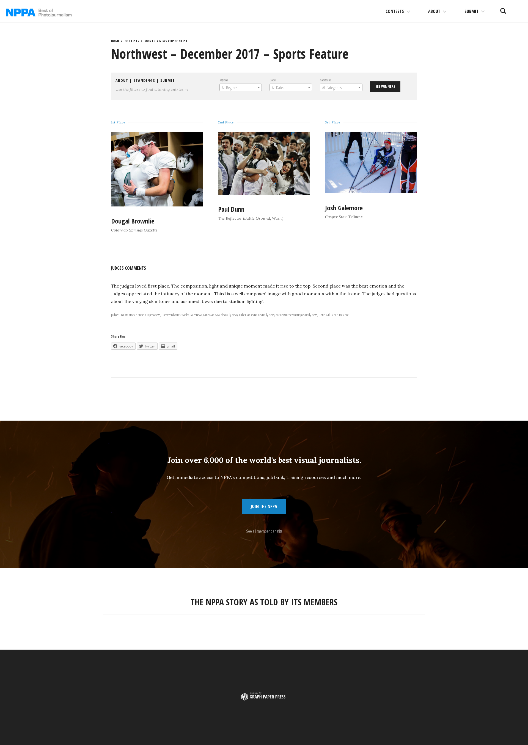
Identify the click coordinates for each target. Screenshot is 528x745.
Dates (273, 80)
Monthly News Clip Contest (166, 41)
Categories (325, 80)
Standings (144, 80)
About (434, 11)
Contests (395, 11)
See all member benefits (264, 531)
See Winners (385, 86)
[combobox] (240, 87)
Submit (471, 11)
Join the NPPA (264, 506)
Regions (223, 80)
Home (115, 41)
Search (503, 9)
